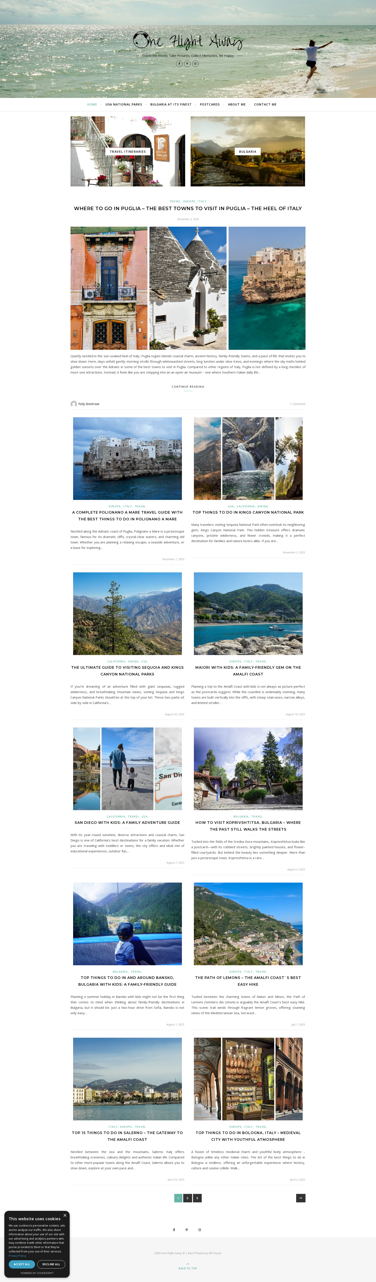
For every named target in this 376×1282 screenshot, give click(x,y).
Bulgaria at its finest (171, 104)
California (246, 506)
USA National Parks (124, 104)
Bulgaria (241, 816)
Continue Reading (188, 387)
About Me (237, 104)
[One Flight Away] (188, 40)
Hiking (263, 506)
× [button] (64, 1215)
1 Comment (298, 404)
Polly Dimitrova (88, 404)
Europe (189, 201)
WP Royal (215, 1253)
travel (175, 201)
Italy (202, 201)
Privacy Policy (17, 1256)
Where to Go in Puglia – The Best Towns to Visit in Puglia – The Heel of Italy (188, 208)
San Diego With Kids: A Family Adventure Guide (127, 823)
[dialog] (37, 1244)
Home (92, 104)
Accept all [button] (22, 1264)
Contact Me (265, 104)
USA (231, 506)
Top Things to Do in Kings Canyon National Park (248, 512)
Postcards (210, 104)
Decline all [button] (51, 1264)
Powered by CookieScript (37, 1273)
